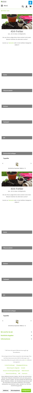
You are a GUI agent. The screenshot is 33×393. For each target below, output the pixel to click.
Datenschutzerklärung (11, 373)
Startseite (11, 43)
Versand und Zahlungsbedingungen (11, 370)
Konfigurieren (26, 390)
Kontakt (23, 368)
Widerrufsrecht (25, 370)
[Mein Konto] (26, 6)
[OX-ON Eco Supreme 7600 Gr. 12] (17, 164)
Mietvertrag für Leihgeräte (13, 368)
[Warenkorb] (30, 6)
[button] (30, 3)
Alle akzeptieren (15, 390)
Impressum (24, 373)
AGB (19, 373)
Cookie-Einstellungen (10, 365)
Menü (6, 6)
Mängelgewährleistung (21, 365)
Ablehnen (5, 390)
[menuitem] (4, 5)
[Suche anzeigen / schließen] (22, 6)
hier (26, 360)
